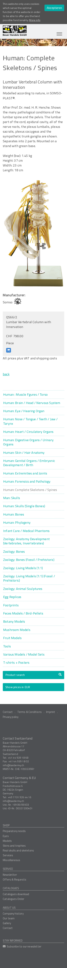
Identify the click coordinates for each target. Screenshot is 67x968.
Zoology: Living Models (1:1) (23, 568)
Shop (6, 825)
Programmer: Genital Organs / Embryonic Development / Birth (29, 463)
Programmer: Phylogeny (17, 522)
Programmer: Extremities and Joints (25, 473)
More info (34, 20)
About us (9, 907)
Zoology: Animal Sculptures (22, 589)
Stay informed (13, 940)
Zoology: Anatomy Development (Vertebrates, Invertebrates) (26, 541)
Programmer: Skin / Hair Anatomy (24, 452)
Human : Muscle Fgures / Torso (25, 394)
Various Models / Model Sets (23, 654)
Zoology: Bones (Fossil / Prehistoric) (29, 560)
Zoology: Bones (14, 551)
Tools (7, 646)
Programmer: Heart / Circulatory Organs (28, 432)
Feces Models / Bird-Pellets (23, 613)
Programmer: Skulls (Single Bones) (24, 506)
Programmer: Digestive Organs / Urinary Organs (28, 442)
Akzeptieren (54, 8)
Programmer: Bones (13, 514)
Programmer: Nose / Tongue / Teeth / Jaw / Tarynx (30, 421)
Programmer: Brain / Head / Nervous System (31, 403)
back (6, 374)
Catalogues (11, 888)
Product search (15, 675)
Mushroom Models (16, 630)
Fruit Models (12, 638)
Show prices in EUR (17, 687)
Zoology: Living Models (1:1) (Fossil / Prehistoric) (29, 578)
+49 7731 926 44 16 (19, 797)
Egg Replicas (12, 597)
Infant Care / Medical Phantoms (26, 531)
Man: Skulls (11, 498)
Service (8, 869)
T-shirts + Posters (16, 662)
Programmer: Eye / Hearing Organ (23, 411)
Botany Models (14, 621)
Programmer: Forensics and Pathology (26, 481)
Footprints (11, 605)
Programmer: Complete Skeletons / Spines (30, 490)
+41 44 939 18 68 (18, 758)
